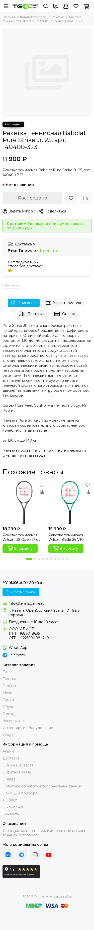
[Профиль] (66, 6)
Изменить (48, 250)
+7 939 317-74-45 (22, 582)
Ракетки (58, 17)
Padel (8, 672)
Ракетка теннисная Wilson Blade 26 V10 (66, 537)
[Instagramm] (35, 854)
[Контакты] (56, 6)
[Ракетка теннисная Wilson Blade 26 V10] (70, 502)
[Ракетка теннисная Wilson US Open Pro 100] (24, 502)
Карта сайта (62, 896)
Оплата (68, 314)
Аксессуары (13, 721)
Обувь (8, 707)
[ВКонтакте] (8, 854)
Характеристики (67, 303)
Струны (9, 686)
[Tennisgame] (25, 6)
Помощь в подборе (20, 793)
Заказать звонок (20, 592)
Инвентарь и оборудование (28, 728)
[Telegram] (21, 854)
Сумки (8, 700)
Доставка (35, 314)
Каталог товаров (33, 17)
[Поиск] (46, 6)
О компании (13, 807)
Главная (9, 17)
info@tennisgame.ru (27, 603)
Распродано (32, 198)
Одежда (10, 714)
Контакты (11, 814)
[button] (29, 559)
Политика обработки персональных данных (42, 786)
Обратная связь (17, 772)
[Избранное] (71, 198)
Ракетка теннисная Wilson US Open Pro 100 (20, 537)
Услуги (9, 735)
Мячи (7, 693)
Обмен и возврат (18, 765)
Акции (8, 751)
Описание (27, 303)
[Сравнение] (85, 198)
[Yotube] (48, 854)
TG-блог (10, 800)
